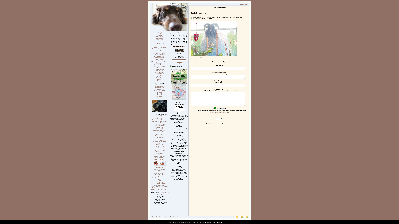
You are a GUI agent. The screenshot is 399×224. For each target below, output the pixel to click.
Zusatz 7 (159, 93)
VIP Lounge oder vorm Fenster (159, 62)
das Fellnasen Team (159, 72)
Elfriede (159, 81)
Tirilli (159, 176)
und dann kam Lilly (159, 150)
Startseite (159, 32)
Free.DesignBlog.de (159, 157)
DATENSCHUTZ (159, 43)
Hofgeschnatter (159, 140)
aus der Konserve (159, 69)
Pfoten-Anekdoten (159, 118)
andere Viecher (159, 54)
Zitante (159, 170)
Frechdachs (159, 137)
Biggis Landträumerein (159, 155)
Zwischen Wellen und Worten (159, 186)
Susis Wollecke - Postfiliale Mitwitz (159, 178)
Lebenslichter (159, 172)
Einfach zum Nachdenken (159, 188)
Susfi (159, 180)
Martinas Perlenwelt (159, 156)
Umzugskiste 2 (159, 86)
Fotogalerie (159, 39)
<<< (171, 34)
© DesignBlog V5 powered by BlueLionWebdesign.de (166, 217)
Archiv (159, 34)
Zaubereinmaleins (159, 169)
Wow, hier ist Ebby (159, 124)
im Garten (159, 60)
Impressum (159, 36)
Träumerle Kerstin (160, 146)
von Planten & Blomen (159, 90)
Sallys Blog (159, 128)
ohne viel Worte (159, 52)
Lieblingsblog (159, 152)
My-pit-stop (159, 144)
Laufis (159, 50)
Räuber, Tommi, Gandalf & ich (159, 56)
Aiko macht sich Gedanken (159, 120)
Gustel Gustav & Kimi (159, 66)
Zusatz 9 (159, 96)
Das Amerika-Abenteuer (159, 141)
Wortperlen (159, 167)
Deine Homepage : (219, 81)
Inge (159, 147)
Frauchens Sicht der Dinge (159, 49)
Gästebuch (159, 41)
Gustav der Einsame (159, 65)
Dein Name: (219, 65)
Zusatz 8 (159, 95)
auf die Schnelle (159, 57)
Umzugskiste (159, 85)
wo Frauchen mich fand (159, 136)
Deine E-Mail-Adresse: (219, 73)
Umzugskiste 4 (159, 89)
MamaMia (159, 143)
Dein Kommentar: (219, 90)
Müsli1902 (193, 57)
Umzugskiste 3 (159, 87)
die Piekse (160, 76)
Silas (159, 117)
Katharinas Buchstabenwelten (159, 189)
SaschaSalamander (159, 185)
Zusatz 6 (159, 92)
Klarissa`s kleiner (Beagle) (159, 130)
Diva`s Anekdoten (159, 126)
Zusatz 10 (159, 98)
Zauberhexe (159, 139)
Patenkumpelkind (159, 75)
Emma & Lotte (159, 134)
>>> (187, 34)
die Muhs (159, 79)
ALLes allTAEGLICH (159, 175)
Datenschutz (159, 38)
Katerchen (159, 115)
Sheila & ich (159, 78)
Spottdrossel (159, 149)
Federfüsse (159, 59)
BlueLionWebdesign (159, 159)
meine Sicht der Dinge (159, 47)
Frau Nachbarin (159, 73)
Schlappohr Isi (159, 127)
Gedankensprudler (159, 183)
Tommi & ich (159, 63)
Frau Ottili (159, 133)
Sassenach (159, 153)
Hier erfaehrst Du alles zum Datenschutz (210, 222)
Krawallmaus (159, 131)
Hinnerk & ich (159, 70)
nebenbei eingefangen (159, 53)
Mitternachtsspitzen (159, 173)
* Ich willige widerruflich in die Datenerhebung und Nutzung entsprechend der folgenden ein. (220, 111)
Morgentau (159, 182)
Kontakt (159, 35)
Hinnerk (159, 68)
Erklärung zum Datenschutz (218, 112)
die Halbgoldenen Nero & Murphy (159, 122)
